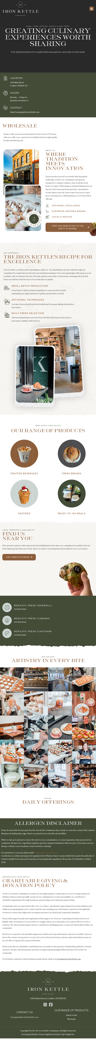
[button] (91, 9)
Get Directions (20, 609)
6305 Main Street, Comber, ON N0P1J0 (48, 998)
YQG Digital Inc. (68, 1034)
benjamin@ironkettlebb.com (27, 112)
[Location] (6, 78)
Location (16, 78)
